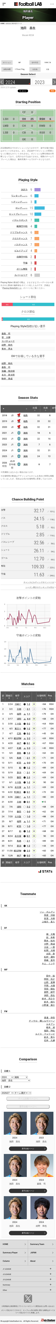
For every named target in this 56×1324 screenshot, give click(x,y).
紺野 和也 (7, 345)
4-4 (28, 719)
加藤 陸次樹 (8, 371)
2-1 (28, 709)
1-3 (28, 753)
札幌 (19, 748)
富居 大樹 (49, 918)
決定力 (24, 189)
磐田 (19, 777)
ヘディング (19, 202)
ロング (21, 208)
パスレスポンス (19, 220)
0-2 (28, 723)
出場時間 (41, 695)
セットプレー (18, 214)
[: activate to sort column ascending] (10, 408)
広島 (19, 733)
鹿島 (19, 753)
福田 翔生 (49, 1030)
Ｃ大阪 (18, 723)
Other (5, 1290)
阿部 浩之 (49, 979)
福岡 (19, 714)
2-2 (28, 738)
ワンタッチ (19, 195)
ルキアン (50, 1024)
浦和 (19, 719)
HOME (2, 23)
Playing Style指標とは (11, 288)
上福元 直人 (48, 921)
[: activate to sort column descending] (4, 408)
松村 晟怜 (49, 957)
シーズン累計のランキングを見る (39, 587)
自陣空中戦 (22, 257)
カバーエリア (20, 275)
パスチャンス (20, 244)
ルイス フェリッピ (45, 1034)
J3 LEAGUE (7, 1280)
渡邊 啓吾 (49, 1017)
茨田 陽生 (49, 989)
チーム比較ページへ (28, 1098)
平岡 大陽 (49, 985)
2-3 (28, 777)
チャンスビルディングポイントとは (39, 582)
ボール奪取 (22, 269)
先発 (45, 408)
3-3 (28, 748)
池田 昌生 (49, 995)
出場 (35, 408)
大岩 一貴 (49, 947)
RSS (52, 91)
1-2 (28, 704)
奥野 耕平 (49, 992)
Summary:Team (37, 1244)
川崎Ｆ (18, 704)
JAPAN (33, 1253)
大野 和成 (49, 944)
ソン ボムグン (47, 912)
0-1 (28, 743)
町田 (19, 763)
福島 (25, 415)
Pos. (50, 695)
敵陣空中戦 (22, 226)
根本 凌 (50, 1027)
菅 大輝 (6, 337)
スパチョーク (8, 341)
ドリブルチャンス (18, 232)
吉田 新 (50, 953)
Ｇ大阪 (18, 782)
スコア (27, 696)
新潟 (19, 772)
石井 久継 (49, 1040)
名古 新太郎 (8, 375)
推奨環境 (13, 1306)
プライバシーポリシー (26, 1306)
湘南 (25, 433)
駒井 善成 (7, 378)
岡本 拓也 (49, 940)
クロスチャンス (19, 238)
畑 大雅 (50, 934)
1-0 (28, 816)
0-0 (28, 763)
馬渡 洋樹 (49, 915)
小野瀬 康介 (48, 1005)
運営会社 (39, 1306)
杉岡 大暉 (49, 950)
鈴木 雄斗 (49, 1002)
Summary (6, 1285)
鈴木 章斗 (49, 1037)
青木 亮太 (7, 349)
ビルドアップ (20, 250)
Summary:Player (10, 1253)
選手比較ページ (28, 1149)
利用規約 (6, 1306)
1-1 (28, 714)
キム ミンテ (48, 963)
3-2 (28, 807)
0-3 (28, 855)
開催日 (9, 695)
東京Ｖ (18, 728)
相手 (17, 695)
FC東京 (17, 792)
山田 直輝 (49, 982)
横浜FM (17, 738)
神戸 (19, 743)
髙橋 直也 (49, 960)
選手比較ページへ (28, 1106)
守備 (25, 263)
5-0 (28, 811)
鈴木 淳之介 (48, 998)
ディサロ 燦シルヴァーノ (42, 1021)
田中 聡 (50, 976)
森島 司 (6, 333)
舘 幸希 (50, 937)
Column (6, 1261)
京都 (19, 709)
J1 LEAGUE (7, 1269)
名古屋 (18, 787)
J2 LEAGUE (7, 1274)
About (32, 1261)
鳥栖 (19, 758)
